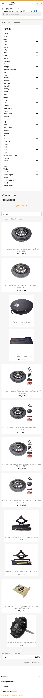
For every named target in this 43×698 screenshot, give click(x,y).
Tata (5, 166)
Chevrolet (7, 83)
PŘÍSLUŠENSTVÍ (10, 180)
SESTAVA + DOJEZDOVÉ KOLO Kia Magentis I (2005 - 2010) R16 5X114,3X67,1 (21, 392)
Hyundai (7, 80)
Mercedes (7, 119)
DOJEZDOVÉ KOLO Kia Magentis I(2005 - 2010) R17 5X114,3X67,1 (21, 286)
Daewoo (7, 61)
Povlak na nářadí (21, 357)
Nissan (6, 130)
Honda (6, 78)
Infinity (6, 89)
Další (38, 657)
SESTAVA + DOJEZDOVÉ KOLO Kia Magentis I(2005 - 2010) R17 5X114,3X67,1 (21, 465)
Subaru (6, 158)
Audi (5, 42)
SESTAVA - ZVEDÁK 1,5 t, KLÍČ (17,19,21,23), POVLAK (21, 537)
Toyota (6, 172)
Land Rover (8, 108)
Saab (5, 147)
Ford (5, 75)
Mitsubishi (8, 128)
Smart (6, 152)
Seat (5, 150)
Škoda (6, 164)
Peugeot (7, 139)
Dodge (6, 67)
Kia (5, 103)
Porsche (7, 141)
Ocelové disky (9, 186)
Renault (7, 144)
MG (5, 122)
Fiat (5, 72)
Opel (5, 136)
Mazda (6, 116)
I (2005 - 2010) (21, 206)
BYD (5, 50)
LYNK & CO (8, 114)
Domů (7, 29)
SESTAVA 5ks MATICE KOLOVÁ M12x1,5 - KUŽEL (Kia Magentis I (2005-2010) (21, 607)
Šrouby (6, 183)
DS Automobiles (10, 69)
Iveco (6, 92)
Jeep (5, 100)
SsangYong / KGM (10, 155)
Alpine (6, 39)
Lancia (6, 105)
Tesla (6, 169)
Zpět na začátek (31, 662)
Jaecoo (6, 94)
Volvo (6, 177)
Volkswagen (8, 175)
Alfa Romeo (8, 36)
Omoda (6, 133)
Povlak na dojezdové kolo (21, 322)
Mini (5, 125)
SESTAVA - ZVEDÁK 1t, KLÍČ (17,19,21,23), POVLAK (21, 572)
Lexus (6, 111)
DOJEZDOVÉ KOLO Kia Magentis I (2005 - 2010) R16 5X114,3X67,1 (21, 250)
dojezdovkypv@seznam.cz (12, 11)
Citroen (7, 53)
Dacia (6, 58)
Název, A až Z (21, 214)
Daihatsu (7, 64)
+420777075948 (10, 9)
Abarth (6, 33)
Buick (6, 47)
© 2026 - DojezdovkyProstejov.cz (14, 695)
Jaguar (6, 97)
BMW (6, 45)
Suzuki (6, 161)
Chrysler (7, 86)
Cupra (6, 56)
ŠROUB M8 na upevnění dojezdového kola (21, 643)
